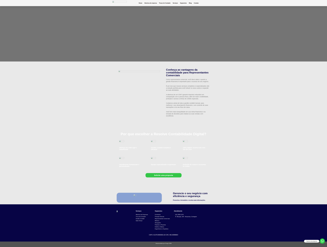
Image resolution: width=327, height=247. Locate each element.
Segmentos (183, 3)
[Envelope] (209, 222)
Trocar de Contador (165, 3)
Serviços (175, 3)
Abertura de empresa (150, 3)
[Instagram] (209, 218)
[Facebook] (209, 213)
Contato (196, 3)
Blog (190, 3)
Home (140, 3)
